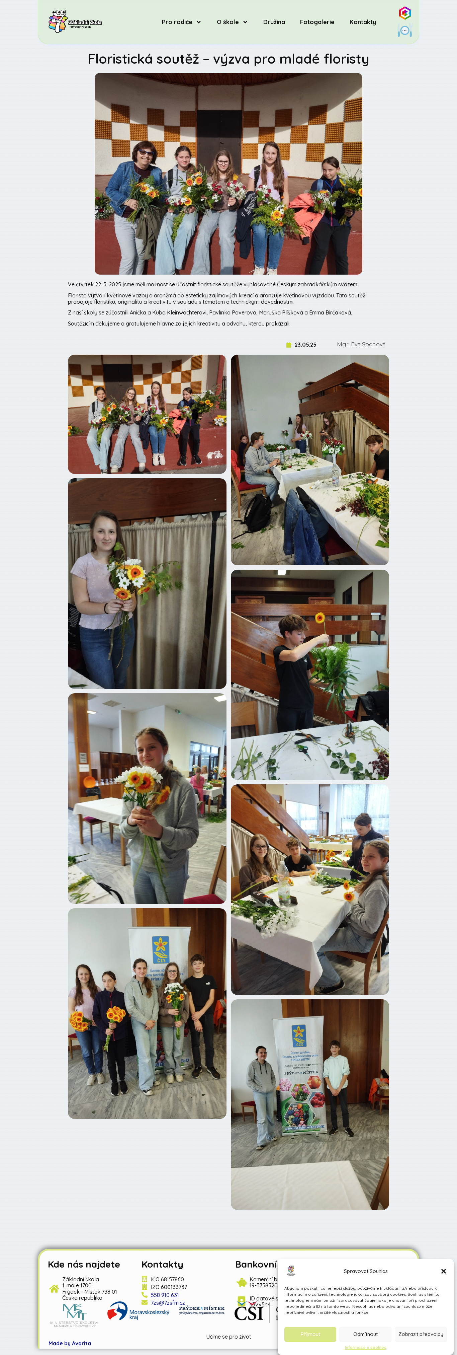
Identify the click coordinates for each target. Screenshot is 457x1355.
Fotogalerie (317, 22)
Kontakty (363, 22)
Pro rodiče (177, 22)
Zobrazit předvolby (420, 1334)
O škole (228, 22)
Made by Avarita (70, 1343)
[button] (443, 1271)
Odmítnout (365, 1334)
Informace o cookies (365, 1347)
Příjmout (310, 1334)
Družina (274, 22)
